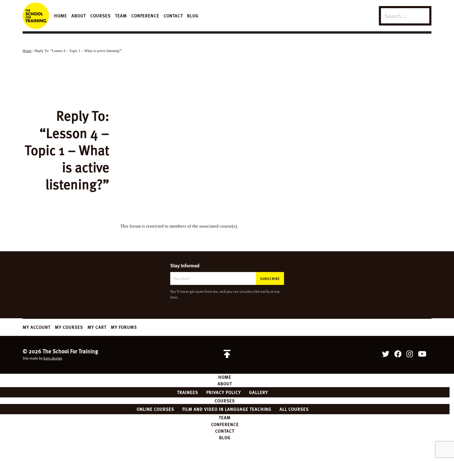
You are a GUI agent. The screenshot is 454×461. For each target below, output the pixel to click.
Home (60, 15)
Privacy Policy (223, 392)
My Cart (96, 327)
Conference (145, 15)
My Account (36, 327)
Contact (173, 15)
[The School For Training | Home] (36, 16)
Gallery (258, 392)
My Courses (69, 327)
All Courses (294, 409)
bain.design (52, 358)
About (78, 15)
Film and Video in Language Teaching (226, 409)
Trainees (187, 392)
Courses (100, 15)
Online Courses (155, 409)
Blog (193, 15)
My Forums (124, 327)
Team (121, 15)
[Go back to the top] (227, 354)
